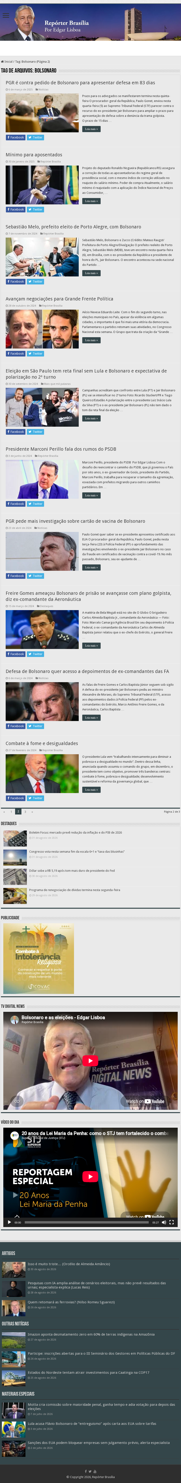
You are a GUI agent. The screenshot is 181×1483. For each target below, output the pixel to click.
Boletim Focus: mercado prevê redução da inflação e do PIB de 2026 (75, 832)
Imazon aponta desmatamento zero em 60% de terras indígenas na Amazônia (91, 1334)
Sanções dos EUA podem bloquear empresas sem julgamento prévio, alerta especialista (99, 1443)
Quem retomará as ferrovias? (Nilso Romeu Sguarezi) (71, 1302)
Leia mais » (91, 129)
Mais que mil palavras (57, 383)
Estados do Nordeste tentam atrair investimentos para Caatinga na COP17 (88, 1372)
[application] (90, 1177)
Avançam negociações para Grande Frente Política (59, 299)
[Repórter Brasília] (90, 22)
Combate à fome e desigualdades (42, 743)
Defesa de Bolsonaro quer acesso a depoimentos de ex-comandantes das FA (87, 671)
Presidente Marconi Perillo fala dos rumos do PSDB (61, 449)
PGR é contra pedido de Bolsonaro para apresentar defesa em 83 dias (80, 82)
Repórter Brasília (51, 161)
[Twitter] (90, 1471)
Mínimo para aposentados (34, 155)
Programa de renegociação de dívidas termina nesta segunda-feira (74, 890)
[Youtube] (95, 1471)
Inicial (8, 61)
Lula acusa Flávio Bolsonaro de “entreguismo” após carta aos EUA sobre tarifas (92, 1424)
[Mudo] (164, 1222)
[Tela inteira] (171, 1222)
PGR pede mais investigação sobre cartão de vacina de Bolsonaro (75, 521)
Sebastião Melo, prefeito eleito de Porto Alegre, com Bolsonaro (73, 227)
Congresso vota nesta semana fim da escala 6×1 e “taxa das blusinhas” (77, 851)
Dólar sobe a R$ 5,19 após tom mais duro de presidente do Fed (72, 870)
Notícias (44, 89)
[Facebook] (85, 1471)
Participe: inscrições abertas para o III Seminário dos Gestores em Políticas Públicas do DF (101, 1353)
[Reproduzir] (9, 1222)
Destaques (46, 606)
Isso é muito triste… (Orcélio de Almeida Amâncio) (69, 1264)
